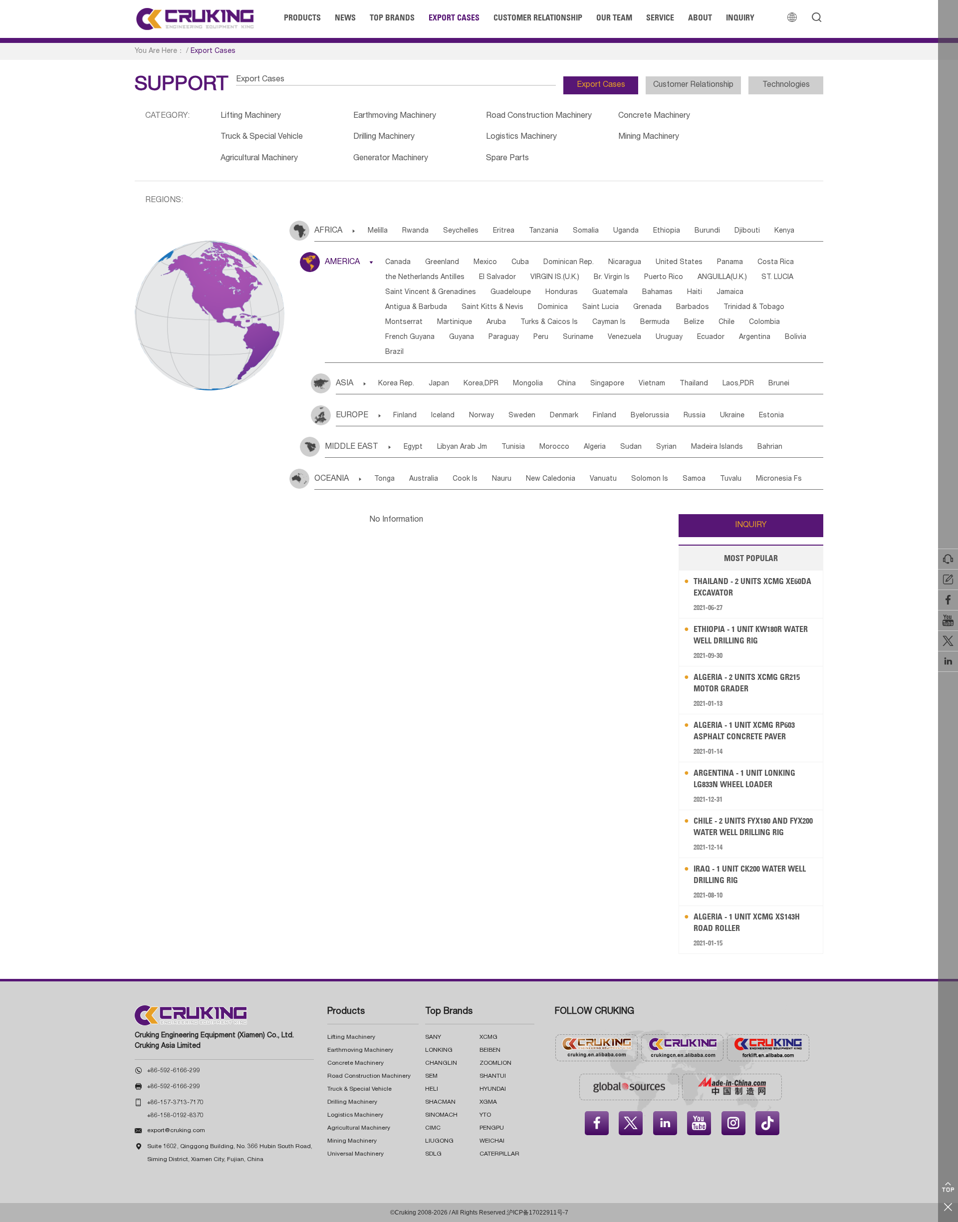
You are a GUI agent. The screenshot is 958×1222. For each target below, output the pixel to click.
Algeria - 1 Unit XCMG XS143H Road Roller (747, 922)
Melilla (378, 231)
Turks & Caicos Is (549, 322)
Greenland (442, 262)
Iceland (443, 415)
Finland (405, 415)
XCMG (488, 1037)
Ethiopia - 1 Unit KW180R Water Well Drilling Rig (751, 634)
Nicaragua (624, 262)
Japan (439, 383)
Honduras (561, 292)
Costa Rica (775, 262)
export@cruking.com (176, 1131)
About (700, 17)
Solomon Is (649, 479)
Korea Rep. (396, 383)
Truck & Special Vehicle (262, 137)
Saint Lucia (600, 307)
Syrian (666, 447)
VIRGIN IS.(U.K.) (554, 277)
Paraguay (503, 337)
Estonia (771, 415)
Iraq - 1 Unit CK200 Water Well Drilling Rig (750, 874)
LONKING (439, 1050)
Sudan (631, 447)
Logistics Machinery (521, 137)
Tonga (384, 479)
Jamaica (730, 292)
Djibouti (747, 231)
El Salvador (497, 277)
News (345, 17)
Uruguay (669, 337)
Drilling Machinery (384, 137)
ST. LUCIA (777, 277)
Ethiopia (666, 231)
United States (679, 262)
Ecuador (710, 337)
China (566, 383)
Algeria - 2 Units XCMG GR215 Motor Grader (747, 682)
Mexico (485, 262)
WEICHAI (491, 1141)
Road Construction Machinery (539, 116)
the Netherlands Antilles (425, 277)
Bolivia (795, 337)
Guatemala (610, 292)
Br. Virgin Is (612, 277)
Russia (695, 415)
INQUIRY (751, 526)
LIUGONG (439, 1141)
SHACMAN (440, 1102)
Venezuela (624, 337)
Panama (730, 262)
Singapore (607, 383)
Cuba (520, 262)
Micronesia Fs (779, 479)
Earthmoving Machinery (394, 116)
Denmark (564, 415)
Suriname (578, 337)
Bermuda (655, 322)
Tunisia (513, 447)
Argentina (754, 337)
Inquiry (740, 17)
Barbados (692, 307)
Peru (540, 337)
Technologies (786, 85)
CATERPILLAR (499, 1154)
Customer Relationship (537, 17)
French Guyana (410, 337)
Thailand (694, 383)
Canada (398, 262)
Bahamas (657, 292)
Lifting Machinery (251, 116)
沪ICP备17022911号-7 (537, 1212)
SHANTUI (492, 1076)
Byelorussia (650, 415)
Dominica (553, 307)
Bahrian (769, 447)
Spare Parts (507, 159)
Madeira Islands (717, 447)
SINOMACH (441, 1115)
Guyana (461, 337)
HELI (431, 1089)
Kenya (784, 231)
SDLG (433, 1154)
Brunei (778, 383)
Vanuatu (603, 479)
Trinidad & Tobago (753, 307)
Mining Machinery (648, 137)
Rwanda (415, 231)
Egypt (413, 447)
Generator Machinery (390, 159)
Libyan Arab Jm (462, 447)
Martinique (454, 322)
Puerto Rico (663, 277)
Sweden (521, 415)
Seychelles (461, 231)
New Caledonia (550, 479)
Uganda (626, 231)
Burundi (707, 231)
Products (302, 17)
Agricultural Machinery (259, 159)
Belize (694, 322)
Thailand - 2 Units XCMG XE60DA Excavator (752, 587)
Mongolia (528, 383)
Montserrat (404, 322)
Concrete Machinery (654, 116)
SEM (431, 1076)
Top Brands (392, 17)
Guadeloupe (510, 292)
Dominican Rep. (568, 262)
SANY (433, 1037)
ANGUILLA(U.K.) (722, 277)
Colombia (764, 322)
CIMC (433, 1128)
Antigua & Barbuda (416, 307)
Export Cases (454, 17)
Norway (481, 415)
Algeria (595, 447)
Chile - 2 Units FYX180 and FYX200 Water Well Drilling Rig (753, 826)
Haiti (694, 292)
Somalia (586, 231)
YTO (485, 1115)
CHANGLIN (441, 1063)
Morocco (554, 447)
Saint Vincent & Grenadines (430, 292)
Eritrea (503, 231)
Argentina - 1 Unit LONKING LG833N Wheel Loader (744, 778)
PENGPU (491, 1128)
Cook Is (465, 479)
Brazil (394, 352)
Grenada (647, 307)
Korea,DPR (481, 383)
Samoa (694, 479)
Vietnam (652, 383)
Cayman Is (609, 322)
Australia (423, 479)
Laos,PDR (738, 383)
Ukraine (732, 415)
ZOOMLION (495, 1063)
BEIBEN (489, 1050)
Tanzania (543, 231)
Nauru (501, 479)
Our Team (614, 17)
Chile (726, 322)
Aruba (496, 322)
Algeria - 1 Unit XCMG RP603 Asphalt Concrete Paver (744, 730)
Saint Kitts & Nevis (492, 307)
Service (660, 17)
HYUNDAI (492, 1089)
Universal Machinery (355, 1154)
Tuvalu (730, 479)
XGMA (488, 1102)
